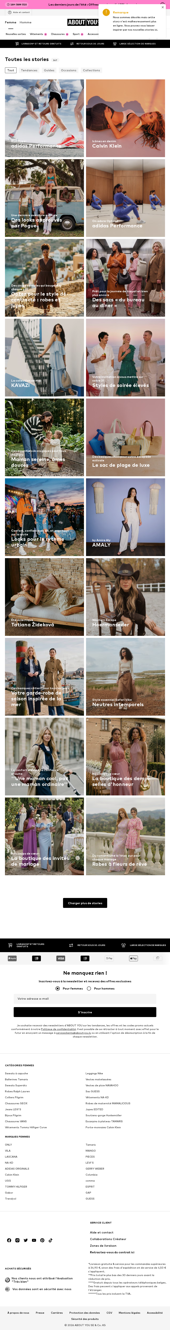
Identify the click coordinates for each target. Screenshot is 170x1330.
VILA (8, 1150)
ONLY (8, 1144)
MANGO (91, 1150)
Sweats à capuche (16, 1073)
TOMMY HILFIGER (16, 1186)
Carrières (57, 1312)
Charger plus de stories (85, 903)
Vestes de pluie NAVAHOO (102, 1085)
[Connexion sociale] (9, 1240)
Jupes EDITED (94, 1109)
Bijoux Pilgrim (13, 1115)
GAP (88, 1192)
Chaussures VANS (16, 1121)
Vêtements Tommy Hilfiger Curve (26, 1127)
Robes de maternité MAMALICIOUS (108, 1103)
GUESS (90, 1198)
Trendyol (10, 1198)
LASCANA (11, 1156)
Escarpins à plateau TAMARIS (104, 1121)
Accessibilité (155, 1312)
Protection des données (84, 1312)
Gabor (9, 1192)
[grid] (85, 478)
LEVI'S (90, 1162)
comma (90, 1180)
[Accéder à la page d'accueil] (27, 1224)
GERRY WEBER (95, 1168)
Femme (10, 22)
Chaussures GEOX (16, 1103)
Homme (26, 22)
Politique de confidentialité (58, 1029)
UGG (8, 1180)
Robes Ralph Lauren (17, 1091)
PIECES (90, 1156)
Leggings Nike (94, 1073)
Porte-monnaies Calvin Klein (103, 1127)
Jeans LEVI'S (13, 1109)
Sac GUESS (93, 1091)
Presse (40, 1312)
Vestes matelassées (98, 1079)
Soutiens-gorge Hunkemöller (104, 1115)
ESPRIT (90, 1186)
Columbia (91, 1174)
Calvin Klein (12, 1174)
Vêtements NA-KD (97, 1097)
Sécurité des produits (85, 1319)
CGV (109, 1312)
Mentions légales (129, 1312)
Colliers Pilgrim (14, 1097)
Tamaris (91, 1144)
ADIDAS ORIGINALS (17, 1168)
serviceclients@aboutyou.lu (73, 1032)
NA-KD (9, 1162)
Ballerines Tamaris (16, 1079)
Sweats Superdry (16, 1085)
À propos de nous (18, 1312)
